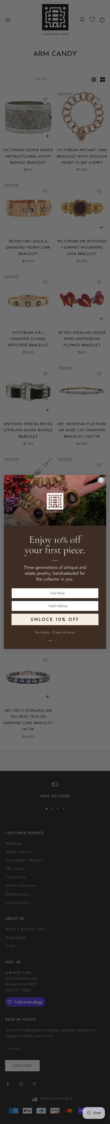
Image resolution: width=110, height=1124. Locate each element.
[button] (55, 637)
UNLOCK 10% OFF (55, 619)
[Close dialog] (101, 480)
